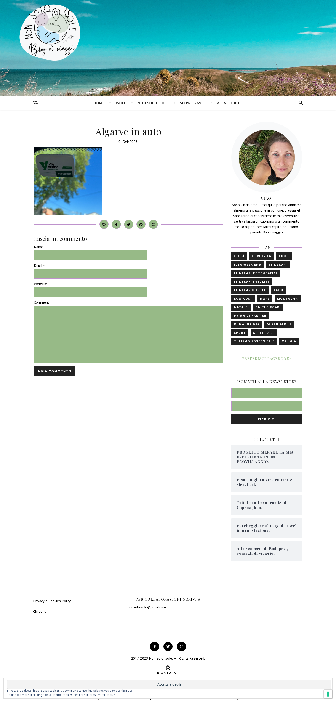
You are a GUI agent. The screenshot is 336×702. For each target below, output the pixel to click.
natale (241, 307)
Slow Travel (192, 103)
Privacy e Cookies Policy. (52, 601)
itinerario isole (250, 290)
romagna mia (247, 324)
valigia (289, 341)
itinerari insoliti (251, 281)
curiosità (261, 256)
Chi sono (39, 611)
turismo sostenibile (254, 341)
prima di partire (250, 316)
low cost (243, 299)
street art (263, 333)
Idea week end (247, 265)
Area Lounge (230, 103)
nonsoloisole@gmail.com (147, 607)
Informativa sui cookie (100, 695)
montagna (287, 299)
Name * (40, 246)
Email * (39, 265)
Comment (41, 302)
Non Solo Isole (153, 103)
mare (265, 299)
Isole (121, 103)
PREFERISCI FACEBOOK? (267, 358)
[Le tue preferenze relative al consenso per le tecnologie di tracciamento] (328, 694)
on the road (267, 307)
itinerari (278, 265)
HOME (98, 103)
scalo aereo (279, 324)
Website (40, 283)
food (284, 256)
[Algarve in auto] (128, 181)
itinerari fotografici (255, 273)
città (239, 256)
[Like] (104, 224)
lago (278, 290)
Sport (240, 333)
